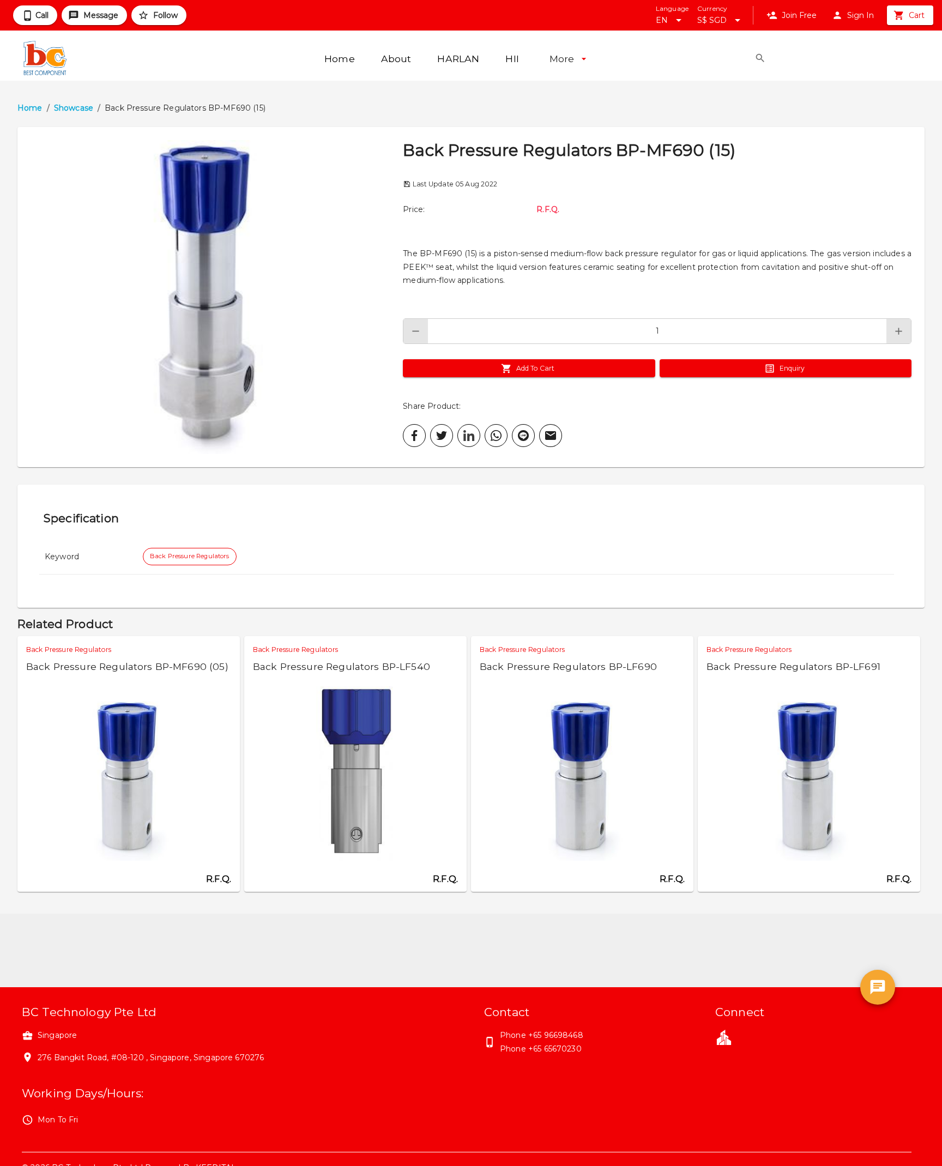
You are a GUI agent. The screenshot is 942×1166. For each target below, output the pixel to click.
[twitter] (441, 435)
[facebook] (414, 435)
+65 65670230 (555, 1049)
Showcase (73, 108)
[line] (523, 435)
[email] (550, 435)
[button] (210, 297)
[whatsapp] (496, 435)
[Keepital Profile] (724, 1037)
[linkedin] (468, 435)
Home (30, 108)
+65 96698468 (555, 1035)
